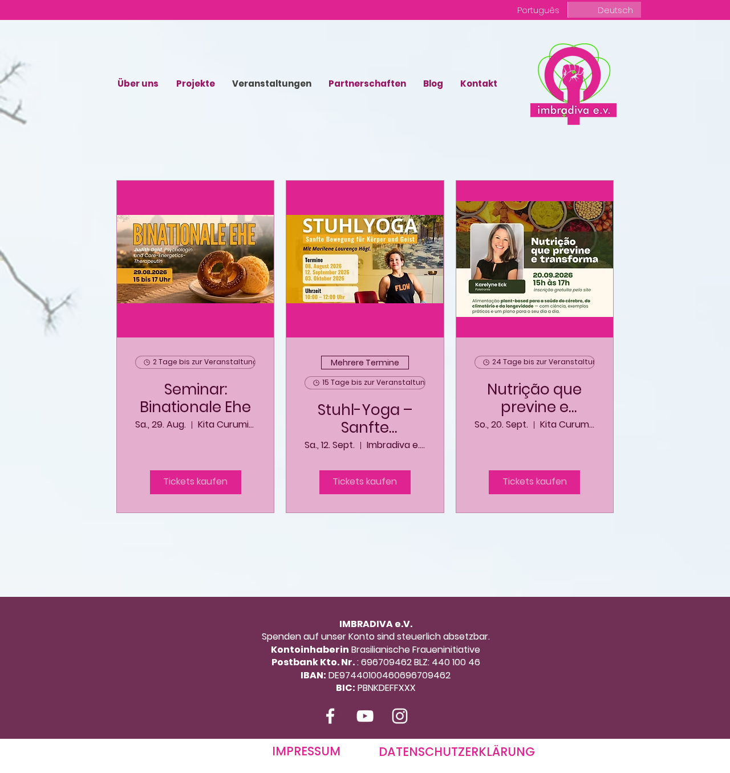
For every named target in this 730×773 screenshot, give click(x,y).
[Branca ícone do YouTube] (365, 716)
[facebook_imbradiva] (330, 716)
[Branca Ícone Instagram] (400, 716)
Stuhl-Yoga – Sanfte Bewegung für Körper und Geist (364, 419)
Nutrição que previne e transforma (534, 398)
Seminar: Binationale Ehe (195, 398)
